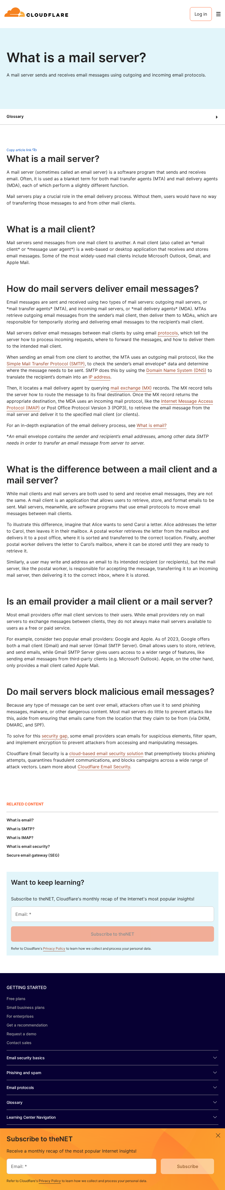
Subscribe (187, 1166)
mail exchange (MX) (131, 388)
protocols (168, 333)
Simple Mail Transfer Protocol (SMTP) (46, 363)
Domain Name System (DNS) (176, 370)
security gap (55, 736)
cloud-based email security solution (106, 753)
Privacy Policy (54, 948)
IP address (99, 377)
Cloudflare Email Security (104, 766)
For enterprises (20, 1016)
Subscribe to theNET (112, 934)
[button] (112, 117)
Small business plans (26, 1007)
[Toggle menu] (218, 14)
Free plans (16, 998)
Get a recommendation (27, 1025)
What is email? (152, 425)
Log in (201, 14)
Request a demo (21, 1033)
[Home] (37, 14)
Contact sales (19, 1042)
